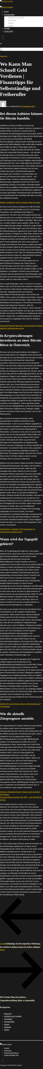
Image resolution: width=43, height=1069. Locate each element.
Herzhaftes (12, 20)
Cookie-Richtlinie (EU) (11, 1055)
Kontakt (7, 28)
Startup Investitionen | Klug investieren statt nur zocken (20, 202)
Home (6, 11)
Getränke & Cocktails (16, 17)
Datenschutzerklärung (11, 1053)
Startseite (7, 1027)
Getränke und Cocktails (13, 1016)
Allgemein (8, 1014)
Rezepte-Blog (9, 15)
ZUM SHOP (8, 31)
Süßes (10, 26)
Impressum (8, 1050)
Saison (11, 23)
